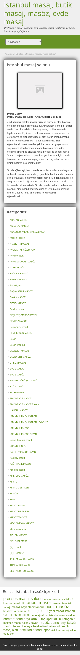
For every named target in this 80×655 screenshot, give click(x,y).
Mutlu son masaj (18, 529)
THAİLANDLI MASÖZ (20, 565)
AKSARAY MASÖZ (19, 226)
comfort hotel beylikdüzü (21, 619)
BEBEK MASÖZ (18, 303)
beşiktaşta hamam (14, 611)
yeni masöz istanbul (62, 611)
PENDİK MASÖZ (18, 535)
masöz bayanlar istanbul (28, 607)
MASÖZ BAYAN (17, 505)
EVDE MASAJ (17, 368)
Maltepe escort (17, 470)
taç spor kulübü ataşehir (58, 619)
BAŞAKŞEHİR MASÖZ (21, 291)
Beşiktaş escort (17, 309)
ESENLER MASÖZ (19, 351)
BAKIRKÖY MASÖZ (20, 279)
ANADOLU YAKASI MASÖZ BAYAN (27, 232)
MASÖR (14, 493)
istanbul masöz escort (21, 440)
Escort (13, 339)
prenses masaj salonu (23, 598)
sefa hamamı (17, 614)
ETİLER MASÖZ (18, 363)
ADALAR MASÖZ (18, 220)
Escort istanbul (17, 345)
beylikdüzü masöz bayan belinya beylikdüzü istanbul (39, 624)
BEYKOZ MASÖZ (18, 321)
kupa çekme (38, 611)
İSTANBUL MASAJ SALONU (24, 416)
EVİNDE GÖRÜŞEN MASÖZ (24, 380)
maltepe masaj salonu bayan (20, 622)
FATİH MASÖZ (17, 392)
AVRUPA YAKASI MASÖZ (22, 261)
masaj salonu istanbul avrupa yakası (54, 615)
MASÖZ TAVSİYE (18, 517)
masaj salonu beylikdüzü (58, 599)
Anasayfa (9, 54)
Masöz (13, 499)
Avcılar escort (16, 255)
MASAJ (13, 481)
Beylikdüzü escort (19, 327)
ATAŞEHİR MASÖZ (19, 244)
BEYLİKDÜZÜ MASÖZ (21, 333)
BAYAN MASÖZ (17, 297)
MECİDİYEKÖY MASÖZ (22, 523)
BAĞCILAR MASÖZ (20, 273)
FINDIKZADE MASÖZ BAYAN (24, 404)
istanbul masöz (37, 602)
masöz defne (49, 623)
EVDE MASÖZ (17, 374)
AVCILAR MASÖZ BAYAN (23, 250)
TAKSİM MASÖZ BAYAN (22, 559)
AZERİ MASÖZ (17, 267)
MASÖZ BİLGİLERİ (19, 511)
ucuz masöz (57, 606)
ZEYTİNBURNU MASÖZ (22, 571)
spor (47, 630)
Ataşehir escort (17, 238)
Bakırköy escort (17, 285)
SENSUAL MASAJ (19, 541)
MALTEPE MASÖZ (19, 476)
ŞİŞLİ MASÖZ (17, 553)
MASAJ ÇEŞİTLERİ (19, 487)
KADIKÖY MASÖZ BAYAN (23, 452)
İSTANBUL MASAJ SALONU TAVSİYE (29, 422)
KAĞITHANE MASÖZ (20, 464)
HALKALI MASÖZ (19, 410)
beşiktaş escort (31, 630)
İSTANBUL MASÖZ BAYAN (23, 434)
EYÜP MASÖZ (17, 386)
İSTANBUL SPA (17, 446)
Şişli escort (15, 547)
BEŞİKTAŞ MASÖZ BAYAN (23, 315)
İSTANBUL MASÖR (19, 428)
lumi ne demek (12, 603)
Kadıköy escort (17, 458)
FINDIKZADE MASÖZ (20, 398)
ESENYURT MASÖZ (20, 357)
